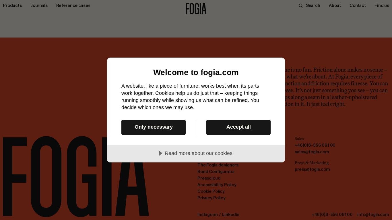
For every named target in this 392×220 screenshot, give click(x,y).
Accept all (238, 127)
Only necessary (154, 127)
